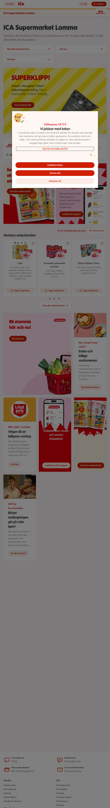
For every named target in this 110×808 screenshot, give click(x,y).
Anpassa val (55, 181)
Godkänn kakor (55, 165)
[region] (55, 149)
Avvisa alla (55, 173)
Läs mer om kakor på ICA (55, 148)
